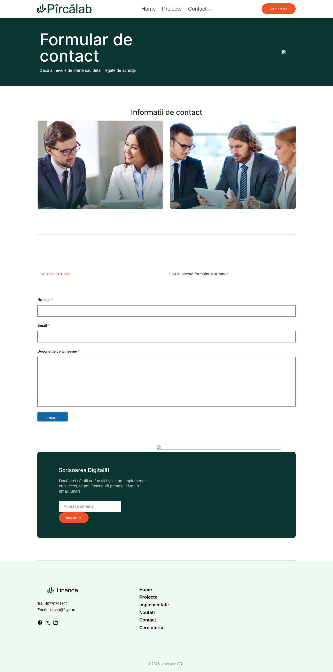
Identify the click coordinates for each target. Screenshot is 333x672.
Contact (197, 9)
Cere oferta (151, 627)
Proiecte (172, 9)
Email (43, 326)
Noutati (147, 612)
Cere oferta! (279, 9)
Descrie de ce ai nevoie (58, 351)
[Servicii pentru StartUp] (64, 8)
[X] (48, 623)
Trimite (52, 418)
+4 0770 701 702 (55, 274)
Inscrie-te (74, 518)
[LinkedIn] (55, 623)
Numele (45, 300)
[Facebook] (40, 623)
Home (148, 9)
